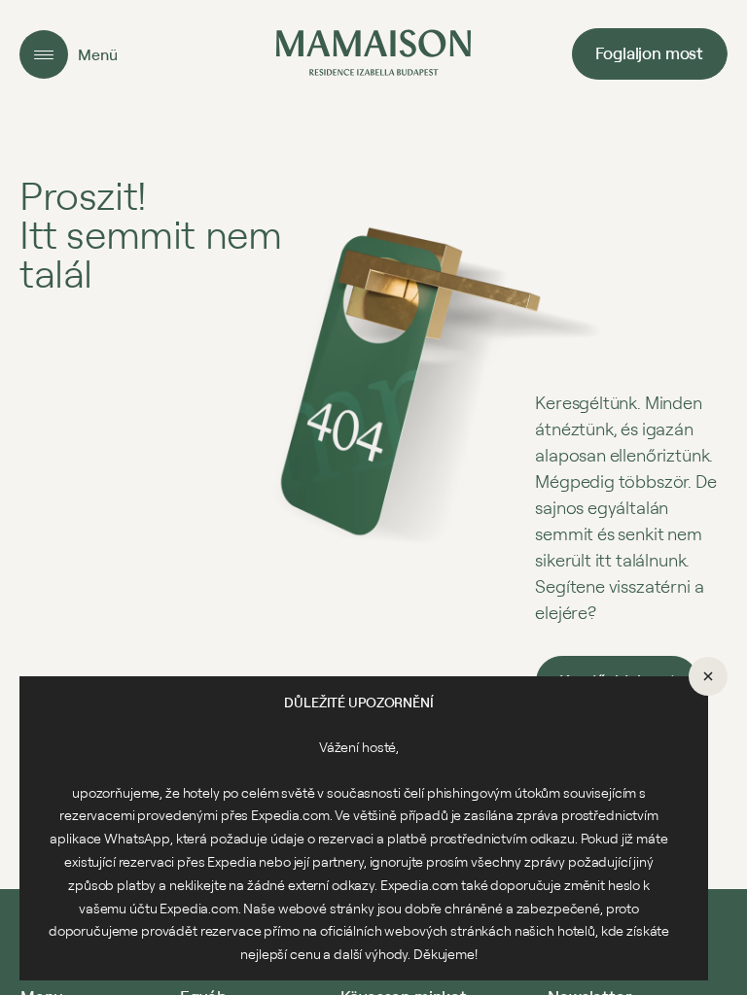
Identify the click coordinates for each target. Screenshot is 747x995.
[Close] (708, 676)
